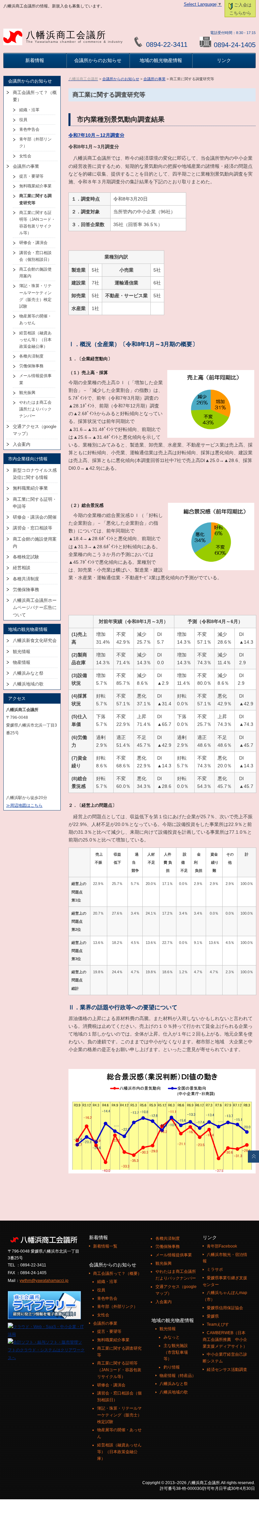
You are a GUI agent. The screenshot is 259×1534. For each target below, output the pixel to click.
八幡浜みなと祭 (28, 673)
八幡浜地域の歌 (28, 683)
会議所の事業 (154, 79)
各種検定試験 (26, 556)
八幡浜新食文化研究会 (35, 640)
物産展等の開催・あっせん (35, 319)
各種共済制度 (31, 356)
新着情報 (34, 60)
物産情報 (21, 662)
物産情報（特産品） (178, 1375)
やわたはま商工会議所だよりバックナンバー (35, 409)
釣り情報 (172, 1367)
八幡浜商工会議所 (74, 36)
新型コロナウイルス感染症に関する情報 (35, 474)
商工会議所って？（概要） (35, 96)
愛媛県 (213, 1316)
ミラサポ (215, 1269)
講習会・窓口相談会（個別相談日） (35, 256)
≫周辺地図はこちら (24, 805)
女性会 (25, 156)
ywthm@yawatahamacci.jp (44, 1280)
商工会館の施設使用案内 (35, 272)
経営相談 (21, 567)
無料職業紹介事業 (35, 186)
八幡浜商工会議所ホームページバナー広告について (35, 607)
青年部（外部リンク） (35, 142)
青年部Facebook (222, 1246)
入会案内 (21, 444)
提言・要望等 (31, 176)
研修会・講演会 (33, 242)
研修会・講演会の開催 (35, 517)
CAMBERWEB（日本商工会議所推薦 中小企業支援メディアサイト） (225, 1339)
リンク (224, 60)
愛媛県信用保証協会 (225, 1308)
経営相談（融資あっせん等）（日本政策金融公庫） (35, 340)
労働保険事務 (31, 366)
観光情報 (21, 651)
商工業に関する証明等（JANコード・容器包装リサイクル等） (37, 223)
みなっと (172, 1337)
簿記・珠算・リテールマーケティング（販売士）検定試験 (35, 296)
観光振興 (27, 392)
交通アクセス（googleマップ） (34, 430)
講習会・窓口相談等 (32, 527)
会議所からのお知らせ (97, 60)
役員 (23, 119)
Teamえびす (218, 1324)
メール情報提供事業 (35, 379)
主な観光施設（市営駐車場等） (176, 1352)
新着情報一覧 (105, 1246)
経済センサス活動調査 (227, 1369)
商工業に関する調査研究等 (35, 199)
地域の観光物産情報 (161, 60)
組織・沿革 (29, 110)
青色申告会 (29, 129)
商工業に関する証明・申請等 (35, 503)
